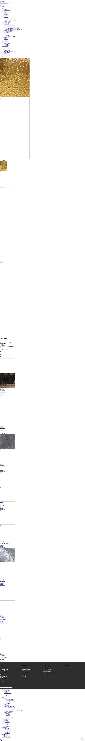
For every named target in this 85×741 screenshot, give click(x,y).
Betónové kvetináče (7, 50)
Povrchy (7, 34)
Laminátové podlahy (7, 43)
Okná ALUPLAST (7, 10)
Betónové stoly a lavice (7, 729)
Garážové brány (6, 38)
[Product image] (7, 387)
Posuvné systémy (6, 14)
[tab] (43, 348)
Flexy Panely (5, 186)
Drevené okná (6, 13)
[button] (2, 395)
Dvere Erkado (6, 17)
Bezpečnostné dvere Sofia (8, 31)
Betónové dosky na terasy (8, 48)
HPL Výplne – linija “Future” (10, 36)
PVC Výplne (8, 714)
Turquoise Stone (3, 657)
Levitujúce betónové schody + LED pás (10, 51)
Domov (1, 186)
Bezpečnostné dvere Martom (8, 30)
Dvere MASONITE (7, 22)
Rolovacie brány (6, 721)
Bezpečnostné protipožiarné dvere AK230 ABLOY (14, 29)
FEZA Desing (8, 35)
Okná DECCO (6, 9)
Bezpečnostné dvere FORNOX (9, 706)
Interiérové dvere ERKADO (10, 699)
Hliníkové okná (6, 12)
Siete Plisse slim (6, 54)
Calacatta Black (3, 392)
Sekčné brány (6, 39)
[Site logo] (2, 1)
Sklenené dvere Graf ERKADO (11, 20)
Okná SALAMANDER (7, 11)
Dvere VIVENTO (7, 21)
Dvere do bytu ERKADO (10, 19)
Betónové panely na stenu (8, 49)
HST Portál (5, 15)
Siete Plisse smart (6, 736)
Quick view (2, 389)
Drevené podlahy (6, 44)
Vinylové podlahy (6, 45)
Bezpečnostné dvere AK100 (10, 707)
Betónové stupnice (7, 52)
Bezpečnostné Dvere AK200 (10, 26)
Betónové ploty (6, 728)
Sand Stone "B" (3, 619)
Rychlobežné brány (7, 40)
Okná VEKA (6, 692)
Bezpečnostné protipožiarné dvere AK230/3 (13, 28)
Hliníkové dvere (6, 24)
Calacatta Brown (3, 430)
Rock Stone (2, 581)
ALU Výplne (8, 33)
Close (1, 740)
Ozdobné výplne (6, 32)
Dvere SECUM (6, 23)
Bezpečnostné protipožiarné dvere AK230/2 (13, 27)
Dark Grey (2, 467)
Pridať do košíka (2, 343)
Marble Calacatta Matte (5, 543)
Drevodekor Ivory (3, 505)
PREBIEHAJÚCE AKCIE (4, 3)
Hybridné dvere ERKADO (10, 700)
